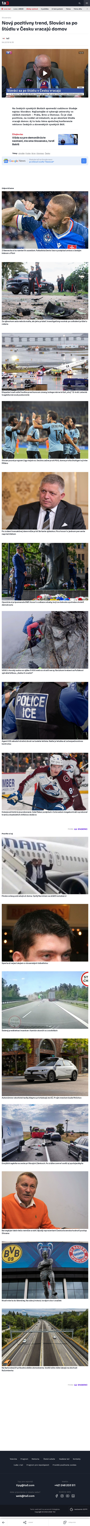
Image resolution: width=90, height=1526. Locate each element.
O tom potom (57, 9)
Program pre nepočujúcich (37, 1465)
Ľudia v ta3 (18, 1465)
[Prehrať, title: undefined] (45, 73)
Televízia (13, 1459)
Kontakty (77, 1459)
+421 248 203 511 (64, 1485)
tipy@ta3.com (25, 1485)
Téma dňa (78, 9)
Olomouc (40, 153)
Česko (47, 153)
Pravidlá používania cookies (64, 1465)
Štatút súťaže (49, 1459)
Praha (28, 153)
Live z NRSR (18, 9)
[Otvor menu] (87, 3)
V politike (45, 9)
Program (24, 1459)
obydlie (21, 153)
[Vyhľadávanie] (79, 3)
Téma (68, 9)
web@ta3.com (25, 1496)
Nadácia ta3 (64, 1459)
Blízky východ (32, 9)
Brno (34, 153)
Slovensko (6, 18)
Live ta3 (7, 9)
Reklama (35, 1459)
